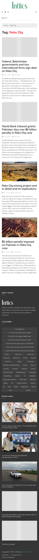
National (32, 379)
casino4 (24, 369)
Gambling (32, 372)
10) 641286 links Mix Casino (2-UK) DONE (19, 343)
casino (25, 365)
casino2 (6, 369)
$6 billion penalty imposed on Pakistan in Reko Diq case (18, 245)
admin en (18, 354)
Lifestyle (32, 376)
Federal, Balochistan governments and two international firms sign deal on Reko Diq (19, 66)
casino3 (15, 369)
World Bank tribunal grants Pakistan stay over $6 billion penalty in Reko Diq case (19, 129)
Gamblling (7, 376)
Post (9, 387)
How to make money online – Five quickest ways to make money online (19, 427)
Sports (34, 387)
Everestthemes (27, 552)
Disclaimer (5, 555)
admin (7, 354)
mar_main (23, 379)
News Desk (17, 75)
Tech (10, 390)
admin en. (31, 354)
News (5, 383)
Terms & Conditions (8, 557)
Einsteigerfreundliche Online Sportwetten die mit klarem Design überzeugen (19, 515)
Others (33, 383)
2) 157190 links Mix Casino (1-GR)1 (19, 340)
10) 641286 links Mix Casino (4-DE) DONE (19, 347)
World (28, 390)
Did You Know (8, 372)
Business (31, 361)
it (24, 376)
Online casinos (22, 383)
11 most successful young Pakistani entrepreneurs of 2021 (14, 456)
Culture (33, 369)
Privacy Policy (16, 555)
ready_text (24, 387)
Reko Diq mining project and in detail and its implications (19, 187)
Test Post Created (8, 544)
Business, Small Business (11, 365)
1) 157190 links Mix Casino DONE (19, 333)
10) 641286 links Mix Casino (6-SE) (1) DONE (19, 351)
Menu (5, 18)
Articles (33, 358)
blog (19, 361)
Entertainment (21, 372)
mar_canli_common (10, 379)
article (25, 358)
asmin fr (8, 361)
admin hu (16, 358)
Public (16, 387)
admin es (6, 358)
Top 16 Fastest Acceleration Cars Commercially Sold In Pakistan (19, 486)
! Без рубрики (19, 329)
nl (12, 383)
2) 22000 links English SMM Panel (19, 336)
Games (17, 376)
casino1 (33, 365)
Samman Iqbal (17, 193)
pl (4, 387)
